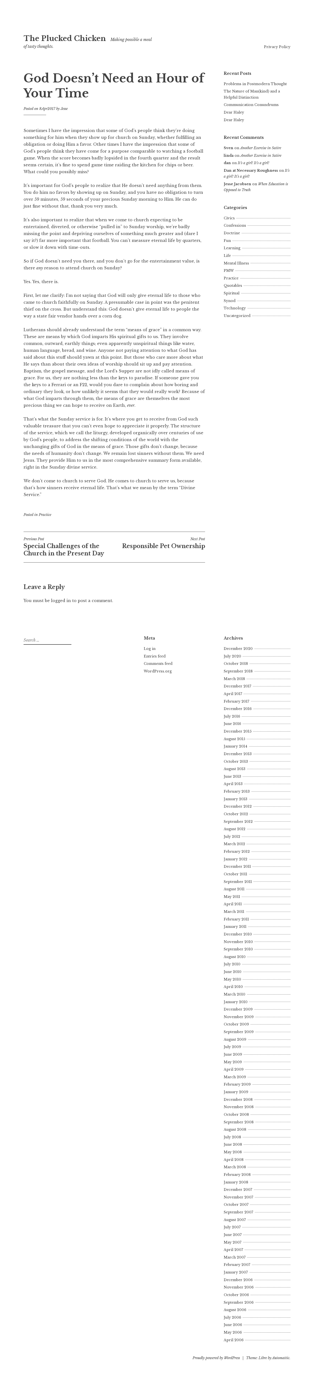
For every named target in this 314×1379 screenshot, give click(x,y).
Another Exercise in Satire (260, 148)
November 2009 (239, 1017)
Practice (45, 514)
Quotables (233, 285)
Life (227, 255)
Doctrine (232, 233)
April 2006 (234, 1340)
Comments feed (158, 663)
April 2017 (233, 694)
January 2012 (235, 859)
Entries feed (155, 656)
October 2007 (236, 1204)
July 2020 (232, 656)
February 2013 (237, 791)
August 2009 (235, 1039)
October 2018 (236, 663)
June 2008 (233, 1144)
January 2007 (236, 1272)
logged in (61, 600)
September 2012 (238, 821)
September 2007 (238, 1212)
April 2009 (234, 1069)
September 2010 (238, 949)
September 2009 (239, 1032)
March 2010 (234, 994)
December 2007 (238, 1189)
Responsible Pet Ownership (163, 543)
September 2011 (238, 882)
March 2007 (235, 1257)
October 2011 (235, 874)
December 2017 (237, 686)
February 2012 (237, 851)
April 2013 (233, 784)
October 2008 (236, 1114)
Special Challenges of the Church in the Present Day (64, 547)
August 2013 (234, 769)
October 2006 (236, 1295)
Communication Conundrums (251, 105)
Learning (232, 248)
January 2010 (236, 1002)
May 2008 (233, 1152)
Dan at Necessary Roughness (251, 170)
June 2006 (233, 1325)
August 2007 (235, 1220)
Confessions (235, 225)
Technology (235, 308)
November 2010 (238, 942)
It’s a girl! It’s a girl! (253, 163)
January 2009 (236, 1092)
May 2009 (233, 1062)
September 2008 (239, 1122)
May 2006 (233, 1332)
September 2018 (238, 671)
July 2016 (232, 716)
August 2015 (234, 739)
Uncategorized (237, 316)
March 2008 (235, 1167)
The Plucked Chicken (65, 38)
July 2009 (232, 1047)
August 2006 (235, 1310)
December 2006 (238, 1280)
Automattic (280, 1358)
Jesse (64, 108)
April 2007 (233, 1250)
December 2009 (238, 1009)
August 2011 (234, 889)
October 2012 (236, 814)
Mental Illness (236, 263)
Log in (150, 648)
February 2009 (237, 1084)
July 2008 (232, 1137)
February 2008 (237, 1174)
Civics (229, 218)
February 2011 (236, 919)
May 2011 (232, 896)
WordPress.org (158, 671)
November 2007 (238, 1197)
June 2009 (233, 1054)
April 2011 (233, 904)
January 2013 (235, 799)
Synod (230, 301)
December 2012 (238, 806)
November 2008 (239, 1107)
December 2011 (237, 866)
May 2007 (232, 1242)
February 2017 (236, 701)
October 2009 (236, 1024)
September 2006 (239, 1302)
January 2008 (236, 1182)
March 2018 (234, 679)
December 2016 (238, 709)
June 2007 (233, 1235)
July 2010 (232, 964)
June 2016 (232, 724)
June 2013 (232, 776)
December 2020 (238, 648)
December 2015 (237, 731)
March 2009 (235, 1077)
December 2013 (238, 754)
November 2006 (239, 1287)
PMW (229, 270)
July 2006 (232, 1317)
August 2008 (235, 1129)
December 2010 (238, 934)
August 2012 (234, 829)
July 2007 (232, 1227)
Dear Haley (234, 112)
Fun (227, 240)
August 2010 (235, 957)
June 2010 (232, 972)
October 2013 (236, 761)
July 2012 (232, 836)
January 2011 (235, 926)
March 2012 (234, 844)
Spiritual (231, 293)
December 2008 (238, 1099)
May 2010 (232, 979)
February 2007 (237, 1264)
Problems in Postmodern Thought (255, 84)
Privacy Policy (277, 47)
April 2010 (233, 987)
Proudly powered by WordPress (216, 1358)
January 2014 (235, 746)
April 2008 (234, 1159)
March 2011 (234, 911)
